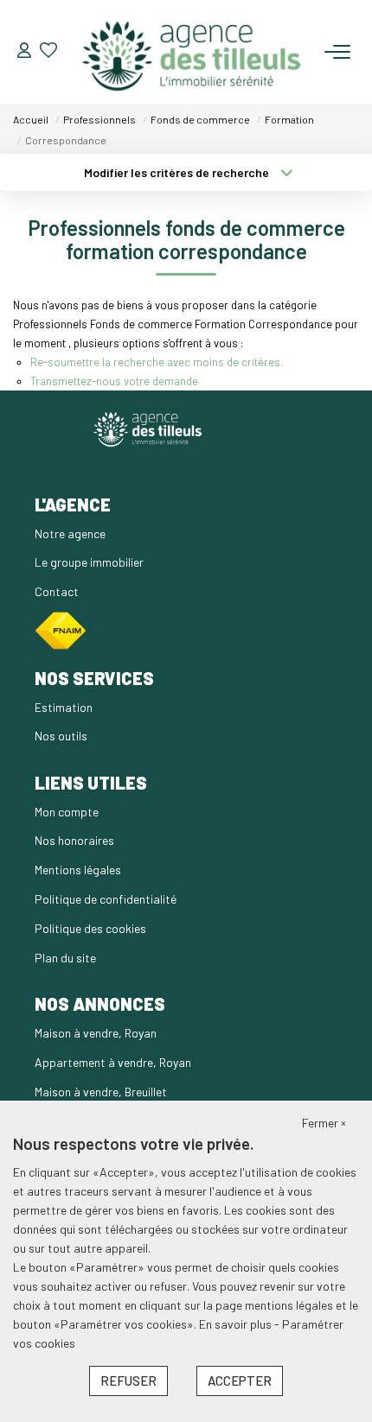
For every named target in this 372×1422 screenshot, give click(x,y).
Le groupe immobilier (89, 562)
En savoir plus (236, 1324)
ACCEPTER (240, 1380)
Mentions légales (78, 869)
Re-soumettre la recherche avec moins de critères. (156, 362)
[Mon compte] (24, 51)
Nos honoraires (74, 840)
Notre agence (70, 533)
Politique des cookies (90, 928)
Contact (57, 591)
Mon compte (67, 811)
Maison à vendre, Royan (96, 1032)
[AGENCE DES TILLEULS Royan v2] (191, 52)
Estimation (64, 707)
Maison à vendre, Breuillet (101, 1091)
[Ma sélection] (48, 51)
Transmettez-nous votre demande (114, 381)
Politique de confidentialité (105, 899)
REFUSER (128, 1380)
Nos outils (61, 735)
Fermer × (324, 1122)
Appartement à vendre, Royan (113, 1062)
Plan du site (65, 957)
